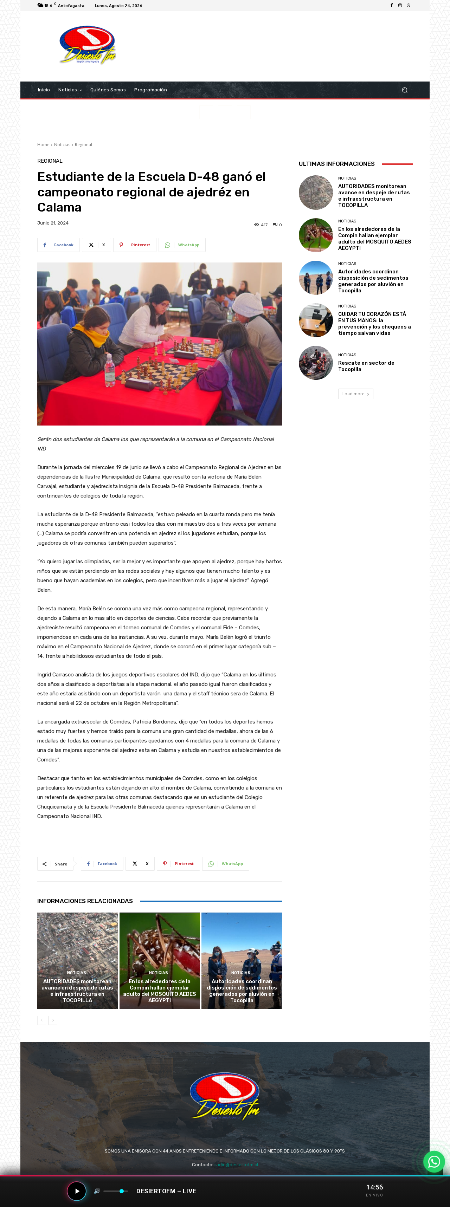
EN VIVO (374, 1195)
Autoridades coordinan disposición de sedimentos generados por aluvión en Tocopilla (242, 991)
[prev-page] (41, 1020)
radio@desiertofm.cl (236, 1164)
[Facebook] (391, 5)
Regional (83, 145)
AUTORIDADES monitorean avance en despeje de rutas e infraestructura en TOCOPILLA (77, 991)
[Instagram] (400, 5)
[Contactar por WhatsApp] (434, 1161)
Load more (353, 394)
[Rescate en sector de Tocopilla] (316, 363)
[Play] (76, 1191)
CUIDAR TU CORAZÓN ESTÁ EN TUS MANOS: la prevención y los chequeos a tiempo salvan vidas (374, 323)
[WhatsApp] (408, 5)
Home (43, 145)
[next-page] (53, 1020)
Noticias (62, 145)
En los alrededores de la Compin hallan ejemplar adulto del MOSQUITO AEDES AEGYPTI (159, 991)
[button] (404, 90)
